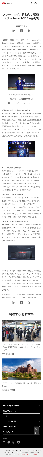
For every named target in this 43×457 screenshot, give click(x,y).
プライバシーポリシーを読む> (27, 454)
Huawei (5, 438)
